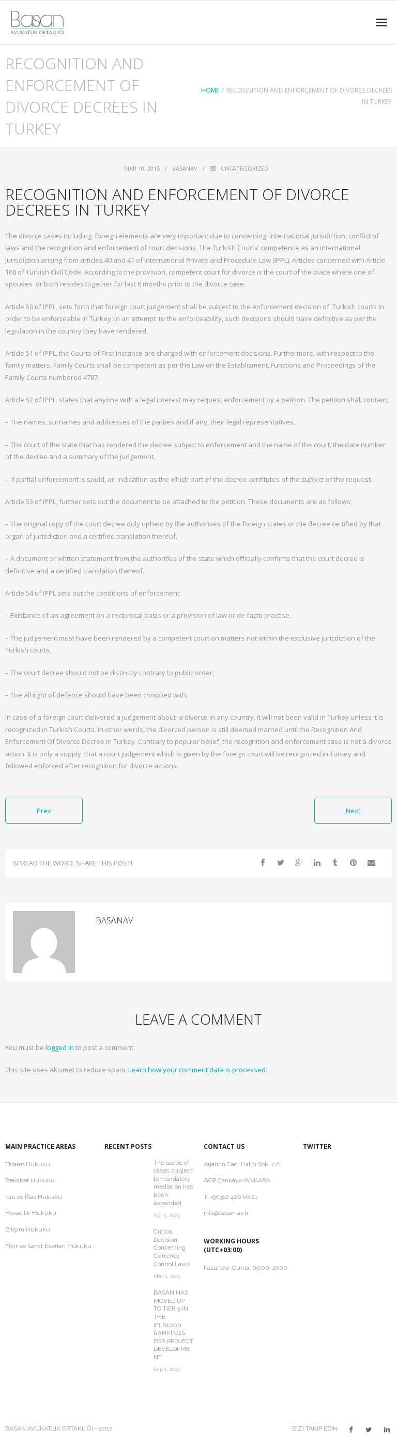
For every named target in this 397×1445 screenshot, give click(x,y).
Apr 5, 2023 (166, 1215)
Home (210, 90)
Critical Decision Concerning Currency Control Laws (172, 1247)
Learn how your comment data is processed (197, 1069)
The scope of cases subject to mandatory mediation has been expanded (173, 1183)
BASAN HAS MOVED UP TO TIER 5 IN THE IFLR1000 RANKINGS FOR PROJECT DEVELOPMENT (173, 1325)
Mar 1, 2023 (167, 1276)
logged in (59, 1047)
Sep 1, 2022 (166, 1369)
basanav (184, 168)
